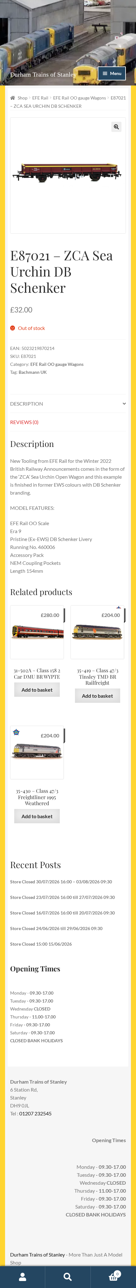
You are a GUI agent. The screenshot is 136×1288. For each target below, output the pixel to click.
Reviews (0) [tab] (24, 422)
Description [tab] (26, 404)
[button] (116, 127)
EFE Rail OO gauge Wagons (79, 97)
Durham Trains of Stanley (43, 74)
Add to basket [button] (37, 690)
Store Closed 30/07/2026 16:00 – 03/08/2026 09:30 (61, 881)
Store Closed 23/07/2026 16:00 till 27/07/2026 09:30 (62, 897)
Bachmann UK (33, 372)
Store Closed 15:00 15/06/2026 (41, 944)
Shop (23, 97)
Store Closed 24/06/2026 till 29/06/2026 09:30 (56, 928)
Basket (105, 1271)
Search (67, 1277)
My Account (22, 1277)
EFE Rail (40, 97)
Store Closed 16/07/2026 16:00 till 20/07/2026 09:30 (62, 912)
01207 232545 (35, 1113)
